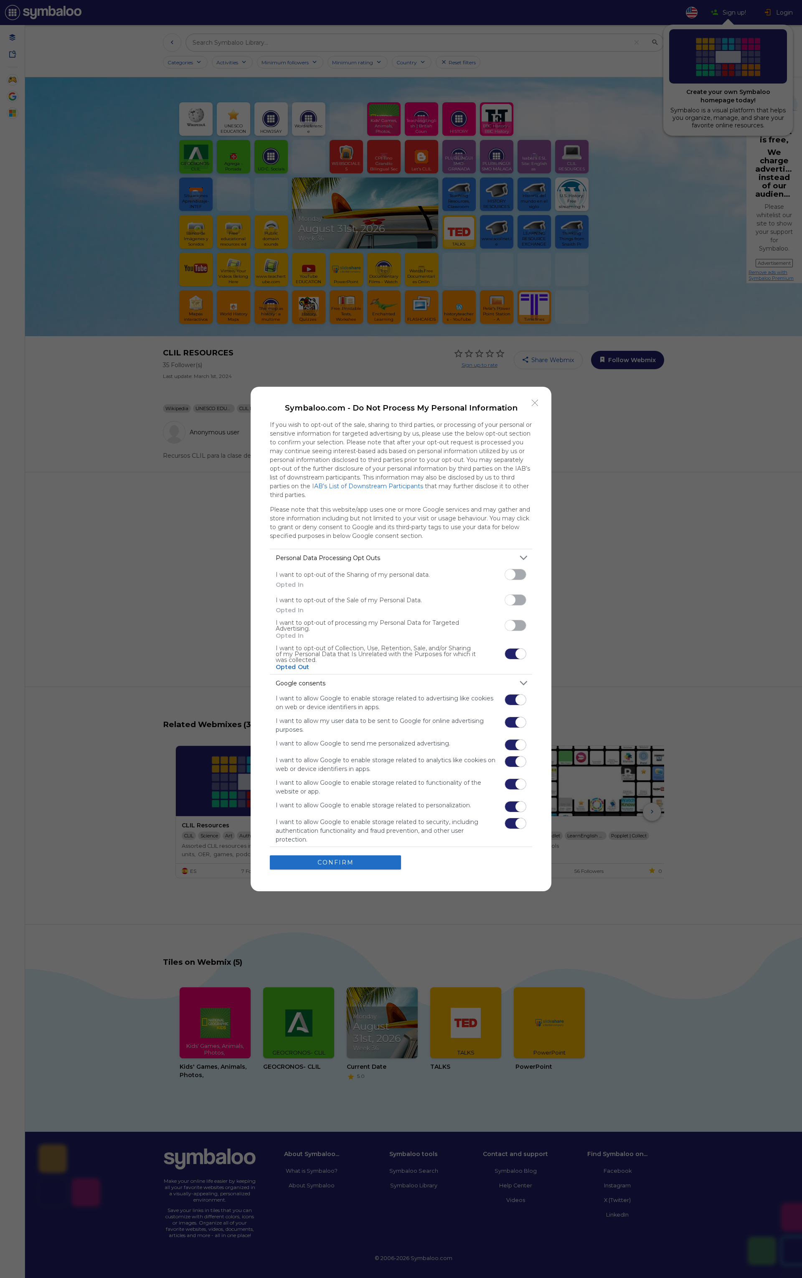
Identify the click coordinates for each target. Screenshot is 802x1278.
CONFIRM (335, 862)
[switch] (515, 574)
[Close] (535, 403)
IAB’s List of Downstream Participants (367, 486)
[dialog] (401, 639)
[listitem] (401, 557)
